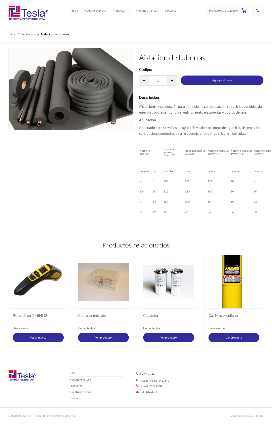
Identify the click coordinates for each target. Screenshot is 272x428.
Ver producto (38, 337)
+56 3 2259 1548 (151, 386)
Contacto (170, 10)
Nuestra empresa (95, 10)
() (224, 10)
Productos (119, 10)
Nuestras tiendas (147, 10)
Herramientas (21, 328)
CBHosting (256, 415)
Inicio (74, 10)
